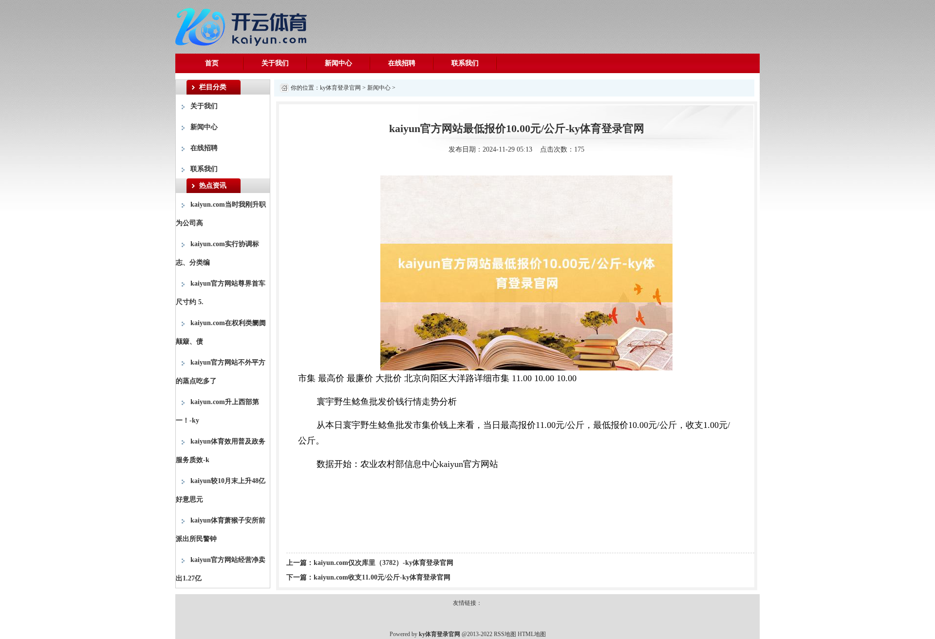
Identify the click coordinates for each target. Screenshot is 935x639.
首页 (212, 63)
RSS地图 (505, 634)
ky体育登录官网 (340, 87)
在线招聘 (401, 63)
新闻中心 (338, 63)
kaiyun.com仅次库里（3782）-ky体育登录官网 (383, 562)
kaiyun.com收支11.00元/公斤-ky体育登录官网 (382, 577)
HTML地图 (532, 634)
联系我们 (465, 63)
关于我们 (275, 63)
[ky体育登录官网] (243, 25)
